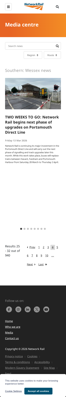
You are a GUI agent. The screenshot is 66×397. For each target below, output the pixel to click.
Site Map (49, 368)
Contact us (12, 338)
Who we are (12, 327)
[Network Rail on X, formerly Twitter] (37, 309)
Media (9, 332)
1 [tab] (21, 229)
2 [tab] (24, 229)
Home (9, 321)
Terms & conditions (17, 362)
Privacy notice (14, 356)
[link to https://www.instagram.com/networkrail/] (19, 309)
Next (30, 264)
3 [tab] (28, 229)
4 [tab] (31, 229)
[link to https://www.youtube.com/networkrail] (46, 309)
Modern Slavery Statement (22, 368)
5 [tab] (34, 229)
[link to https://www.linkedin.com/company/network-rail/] (28, 309)
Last (41, 264)
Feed (8, 373)
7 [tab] (41, 229)
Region (31, 55)
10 (46, 255)
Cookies (32, 356)
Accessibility (42, 362)
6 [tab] (38, 229)
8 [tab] (45, 229)
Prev (32, 247)
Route (50, 55)
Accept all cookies (38, 391)
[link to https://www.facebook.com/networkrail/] (9, 309)
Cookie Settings (13, 391)
